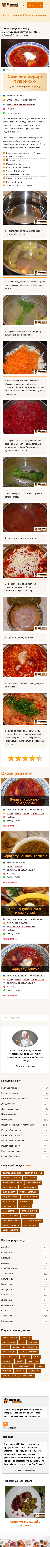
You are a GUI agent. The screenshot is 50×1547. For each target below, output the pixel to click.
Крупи (10, 866)
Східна (4, 1310)
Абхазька (5, 1263)
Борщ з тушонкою (25, 969)
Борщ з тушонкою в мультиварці (25, 911)
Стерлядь (7, 1371)
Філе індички (33, 1371)
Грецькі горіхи (9, 1342)
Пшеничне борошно (23, 1366)
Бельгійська (7, 1279)
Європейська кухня (17, 810)
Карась (16, 1347)
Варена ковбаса (10, 1338)
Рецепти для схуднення (12, 1140)
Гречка (18, 866)
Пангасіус (7, 1361)
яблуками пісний (28, 1187)
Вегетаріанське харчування (21, 104)
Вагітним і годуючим (11, 1088)
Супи (16, 113)
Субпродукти (29, 100)
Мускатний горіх (10, 1357)
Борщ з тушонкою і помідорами (25, 801)
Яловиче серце (26, 1376)
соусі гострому (30, 1225)
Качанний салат (30, 1347)
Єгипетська (6, 1252)
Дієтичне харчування (11, 1109)
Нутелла (25, 1357)
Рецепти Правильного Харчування (17, 1125)
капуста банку (9, 1201)
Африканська (7, 1273)
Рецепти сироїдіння (10, 1146)
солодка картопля (11, 1225)
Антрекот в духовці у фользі (25, 1523)
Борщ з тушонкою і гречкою (25, 856)
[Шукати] (45, 1017)
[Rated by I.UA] (9, 1427)
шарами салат (29, 1216)
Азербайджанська (9, 1268)
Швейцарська (7, 1321)
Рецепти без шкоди (10, 1135)
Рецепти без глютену (11, 1130)
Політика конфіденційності (25, 1470)
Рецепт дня (35, 5)
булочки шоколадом (12, 1173)
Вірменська (6, 1294)
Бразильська (7, 1284)
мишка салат (25, 1201)
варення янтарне (29, 1211)
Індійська (5, 1258)
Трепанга (20, 1371)
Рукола (40, 1366)
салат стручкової (10, 1216)
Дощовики (33, 1342)
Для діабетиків (8, 1104)
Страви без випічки (10, 1156)
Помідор (6, 1366)
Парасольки (33, 1361)
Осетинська (7, 1305)
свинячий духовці (11, 1221)
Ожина (36, 1357)
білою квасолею (30, 1197)
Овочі (18, 100)
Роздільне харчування (11, 1151)
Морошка (33, 1352)
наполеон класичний (12, 1182)
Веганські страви (9, 1093)
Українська (6, 1316)
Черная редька (9, 1376)
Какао (5, 1347)
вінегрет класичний (33, 1173)
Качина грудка (9, 1352)
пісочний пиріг (9, 1187)
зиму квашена (9, 1206)
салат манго (25, 1206)
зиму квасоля (9, 1192)
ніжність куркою (33, 1182)
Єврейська (6, 1247)
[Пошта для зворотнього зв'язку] (5, 1424)
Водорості (26, 1338)
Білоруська (6, 1289)
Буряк (10, 813)
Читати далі (8, 826)
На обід (10, 109)
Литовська (6, 1300)
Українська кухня (15, 96)
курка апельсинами (32, 1221)
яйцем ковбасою (10, 1197)
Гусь (22, 1342)
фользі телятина (10, 1211)
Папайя (20, 1361)
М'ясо (10, 100)
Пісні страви (7, 1119)
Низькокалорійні (9, 1114)
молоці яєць (29, 1178)
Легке (22, 1352)
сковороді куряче (10, 1230)
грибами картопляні (28, 1192)
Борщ (9, 113)
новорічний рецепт (11, 1178)
